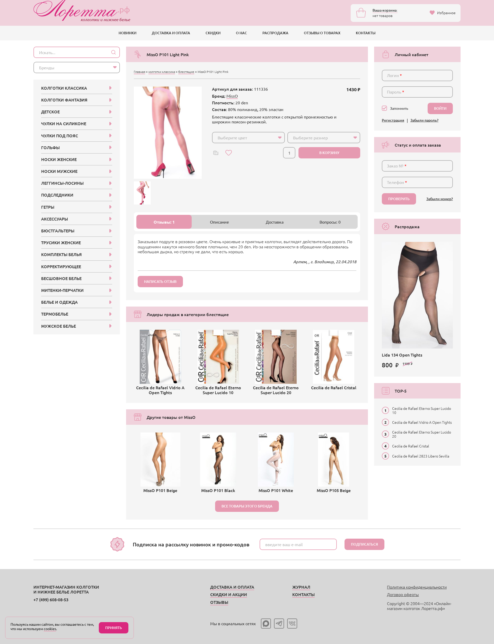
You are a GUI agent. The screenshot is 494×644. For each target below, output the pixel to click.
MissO (232, 95)
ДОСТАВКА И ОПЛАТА (171, 32)
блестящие (186, 72)
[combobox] (248, 137)
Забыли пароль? (424, 120)
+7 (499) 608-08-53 (50, 599)
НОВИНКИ (127, 32)
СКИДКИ (213, 32)
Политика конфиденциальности (417, 587)
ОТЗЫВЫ (219, 602)
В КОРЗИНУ (329, 152)
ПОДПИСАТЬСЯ (364, 544)
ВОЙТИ (440, 108)
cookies (50, 628)
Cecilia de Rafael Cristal (410, 445)
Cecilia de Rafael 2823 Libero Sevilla (420, 456)
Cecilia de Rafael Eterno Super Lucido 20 (421, 434)
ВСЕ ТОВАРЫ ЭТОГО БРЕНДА (247, 506)
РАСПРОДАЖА (275, 32)
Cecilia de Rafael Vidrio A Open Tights (422, 422)
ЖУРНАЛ (301, 587)
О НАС (241, 32)
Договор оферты (403, 594)
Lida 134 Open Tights (402, 355)
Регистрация (393, 120)
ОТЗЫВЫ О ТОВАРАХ (322, 32)
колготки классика (161, 72)
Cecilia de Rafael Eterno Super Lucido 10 (421, 410)
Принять (113, 627)
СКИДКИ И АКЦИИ (228, 594)
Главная (139, 72)
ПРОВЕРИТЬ (399, 198)
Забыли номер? (439, 199)
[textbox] (244, 137)
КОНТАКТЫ (365, 32)
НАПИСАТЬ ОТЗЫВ (160, 281)
